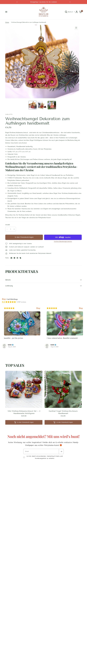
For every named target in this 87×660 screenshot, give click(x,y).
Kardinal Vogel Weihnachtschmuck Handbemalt (63, 412)
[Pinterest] (17, 258)
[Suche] (66, 12)
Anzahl (7, 225)
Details (8, 280)
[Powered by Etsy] (38, 308)
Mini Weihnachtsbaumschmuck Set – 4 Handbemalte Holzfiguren (24, 412)
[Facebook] (11, 258)
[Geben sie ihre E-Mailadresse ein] (61, 451)
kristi (9, 345)
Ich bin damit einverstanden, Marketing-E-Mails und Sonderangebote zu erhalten (45, 457)
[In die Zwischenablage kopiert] (20, 258)
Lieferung (9, 286)
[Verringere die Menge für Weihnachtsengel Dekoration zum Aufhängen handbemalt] (7, 229)
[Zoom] (76, 27)
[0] (80, 12)
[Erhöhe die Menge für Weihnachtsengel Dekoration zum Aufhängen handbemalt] (14, 229)
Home (7, 22)
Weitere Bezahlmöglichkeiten (63, 241)
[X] (14, 258)
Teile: (7, 258)
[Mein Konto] (76, 12)
